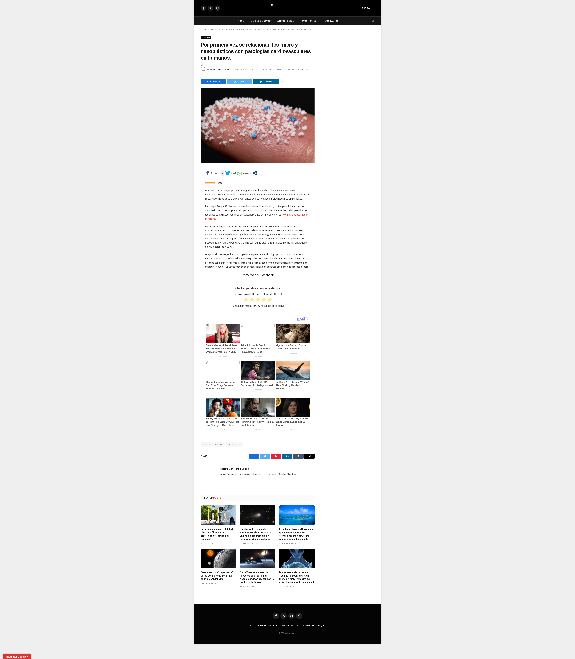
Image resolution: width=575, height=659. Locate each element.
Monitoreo (309, 21)
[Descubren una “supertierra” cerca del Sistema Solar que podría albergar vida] (218, 558)
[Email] (190, 205)
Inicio (240, 21)
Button (367, 8)
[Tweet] (230, 173)
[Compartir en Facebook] (212, 173)
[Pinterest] (190, 198)
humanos (219, 444)
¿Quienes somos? (260, 21)
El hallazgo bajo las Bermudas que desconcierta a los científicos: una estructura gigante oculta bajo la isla (296, 534)
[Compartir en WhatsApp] (244, 173)
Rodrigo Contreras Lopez (220, 70)
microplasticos (234, 444)
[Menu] (203, 21)
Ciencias (206, 37)
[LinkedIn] (190, 191)
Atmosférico (285, 21)
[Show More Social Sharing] (282, 81)
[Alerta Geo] (287, 8)
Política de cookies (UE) (311, 625)
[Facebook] (190, 177)
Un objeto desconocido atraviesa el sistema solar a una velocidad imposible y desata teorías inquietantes (255, 534)
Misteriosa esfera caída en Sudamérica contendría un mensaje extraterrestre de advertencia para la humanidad (296, 577)
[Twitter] (190, 184)
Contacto (331, 21)
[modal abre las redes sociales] (254, 173)
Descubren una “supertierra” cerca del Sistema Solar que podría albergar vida (217, 575)
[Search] (372, 21)
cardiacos (207, 444)
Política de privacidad (263, 625)
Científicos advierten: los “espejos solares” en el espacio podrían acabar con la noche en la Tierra (257, 577)
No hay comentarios (286, 70)
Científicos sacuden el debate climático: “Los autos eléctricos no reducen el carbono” (217, 534)
